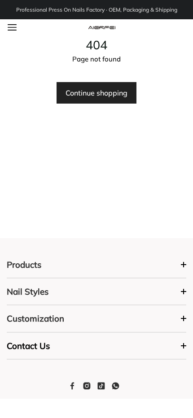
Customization (35, 318)
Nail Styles (27, 291)
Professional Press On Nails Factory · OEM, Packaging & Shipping (96, 10)
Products (24, 264)
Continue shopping (96, 92)
